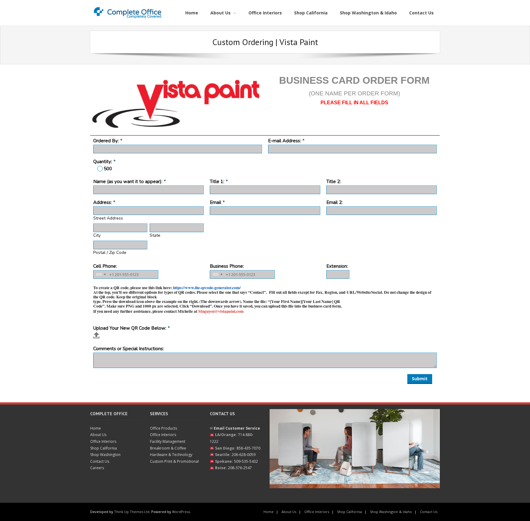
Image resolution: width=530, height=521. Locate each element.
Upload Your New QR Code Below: (129, 328)
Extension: (337, 266)
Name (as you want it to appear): (127, 181)
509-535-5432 (246, 461)
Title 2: (333, 181)
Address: (102, 202)
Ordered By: (106, 141)
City (97, 235)
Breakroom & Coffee (168, 448)
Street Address (108, 218)
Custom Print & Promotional (174, 461)
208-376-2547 (240, 467)
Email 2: (334, 202)
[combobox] (101, 274)
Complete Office (109, 413)
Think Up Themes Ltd (131, 511)
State (155, 235)
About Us (98, 434)
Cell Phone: (105, 266)
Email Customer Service (237, 428)
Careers (97, 467)
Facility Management (167, 441)
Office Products (163, 428)
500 (108, 169)
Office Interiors (103, 441)
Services (159, 413)
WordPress (181, 511)
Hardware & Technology (171, 454)
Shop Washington (105, 454)
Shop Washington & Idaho (391, 511)
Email (215, 202)
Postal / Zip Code (109, 252)
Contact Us (99, 461)
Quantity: (102, 162)
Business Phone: (227, 266)
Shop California (103, 448)
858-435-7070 (248, 448)
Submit (420, 378)
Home (95, 428)
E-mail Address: (284, 141)
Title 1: (217, 181)
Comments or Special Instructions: (128, 349)
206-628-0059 (243, 454)
